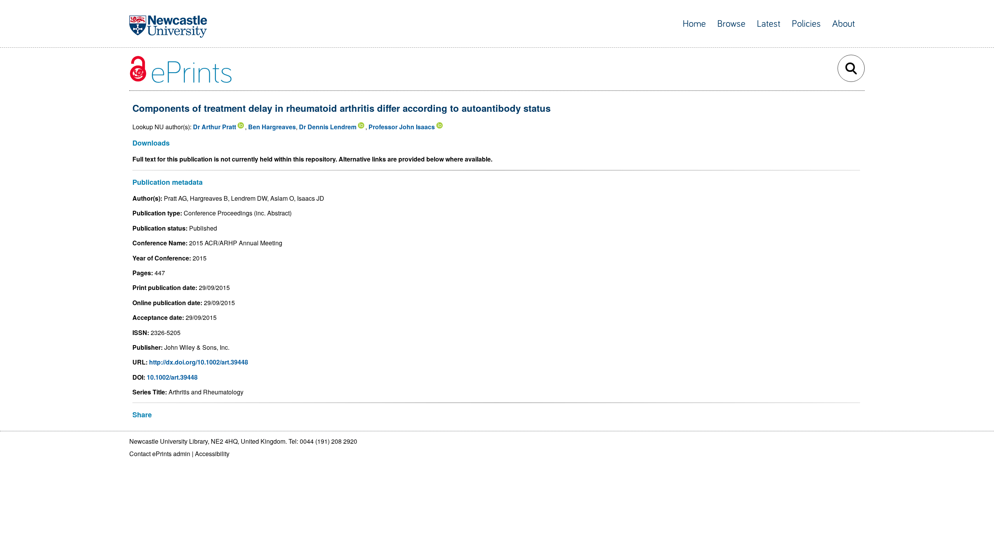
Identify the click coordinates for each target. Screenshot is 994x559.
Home (694, 24)
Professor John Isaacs (401, 126)
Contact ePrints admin (159, 453)
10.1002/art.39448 (172, 377)
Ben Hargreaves (272, 126)
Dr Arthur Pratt (214, 126)
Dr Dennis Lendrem (327, 126)
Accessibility (212, 453)
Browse (731, 24)
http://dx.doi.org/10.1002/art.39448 (198, 362)
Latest (768, 24)
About (843, 24)
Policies (806, 24)
